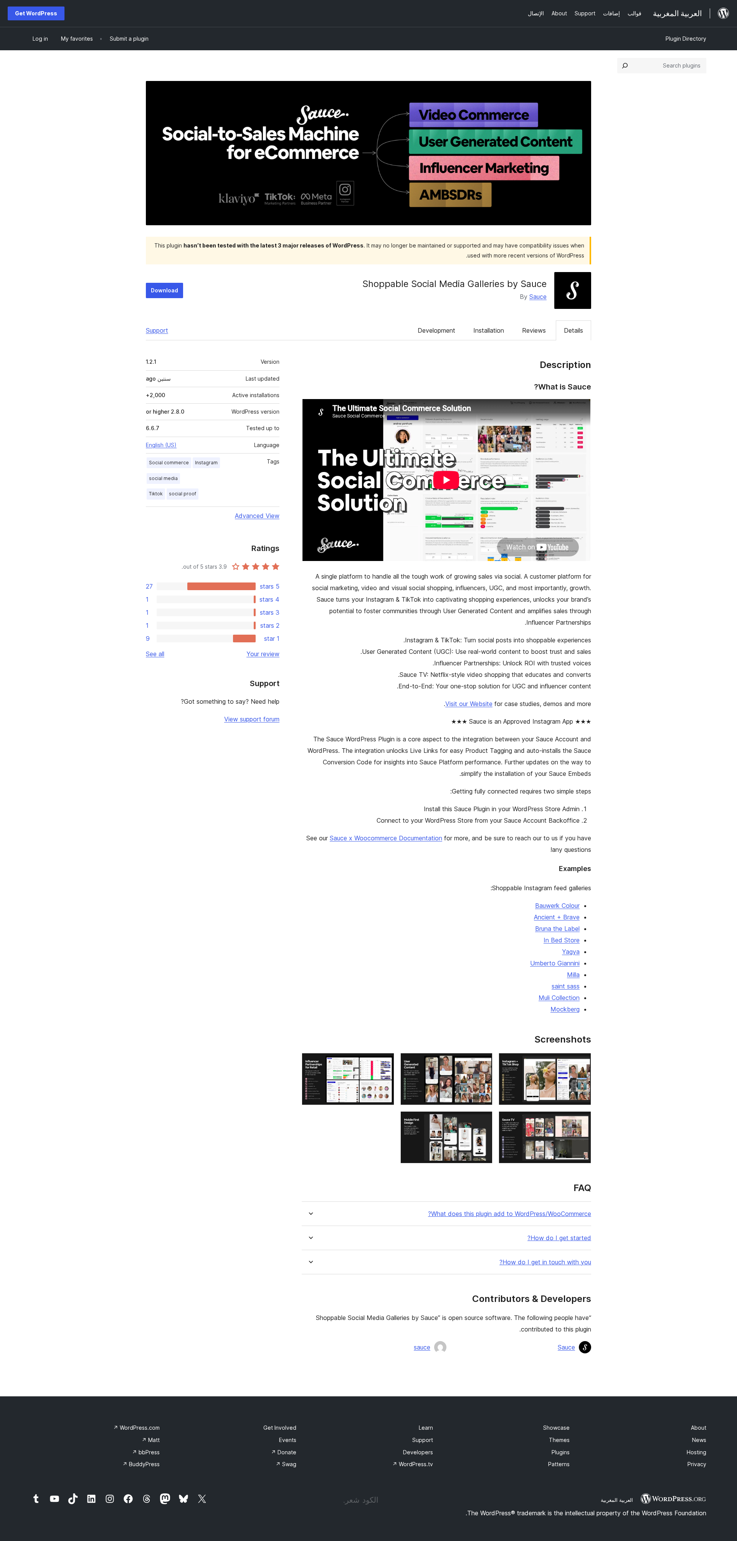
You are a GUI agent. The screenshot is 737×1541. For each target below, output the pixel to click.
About (698, 1427)
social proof (182, 494)
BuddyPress (141, 1464)
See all (155, 654)
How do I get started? (559, 1238)
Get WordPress (36, 13)
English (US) (161, 445)
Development (436, 330)
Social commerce (169, 462)
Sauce (538, 296)
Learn (426, 1427)
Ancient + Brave (557, 917)
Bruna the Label (557, 928)
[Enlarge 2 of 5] (482, 1063)
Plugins (561, 1452)
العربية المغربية (617, 1500)
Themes (559, 1440)
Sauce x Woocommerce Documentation (386, 838)
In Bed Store (562, 940)
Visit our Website (468, 704)
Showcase (556, 1427)
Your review (262, 654)
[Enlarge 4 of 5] (581, 1121)
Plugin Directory (686, 38)
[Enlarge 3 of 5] (384, 1063)
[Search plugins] (625, 65)
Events (287, 1440)
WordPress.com (136, 1427)
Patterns (559, 1464)
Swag (286, 1464)
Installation (488, 330)
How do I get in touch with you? (545, 1262)
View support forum (251, 719)
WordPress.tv (412, 1464)
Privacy (696, 1464)
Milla (573, 974)
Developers (418, 1452)
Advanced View (257, 516)
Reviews (534, 330)
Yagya (571, 951)
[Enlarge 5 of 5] (482, 1121)
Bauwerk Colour (557, 905)
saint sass (566, 986)
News (699, 1440)
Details (573, 330)
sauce (422, 1347)
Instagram (206, 462)
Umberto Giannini (555, 963)
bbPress (146, 1452)
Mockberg (565, 1009)
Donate (283, 1452)
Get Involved (279, 1427)
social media (163, 478)
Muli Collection (559, 997)
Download (164, 290)
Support (157, 330)
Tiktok (156, 494)
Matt (151, 1440)
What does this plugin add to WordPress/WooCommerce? (509, 1214)
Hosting (696, 1452)
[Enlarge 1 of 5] (581, 1063)
